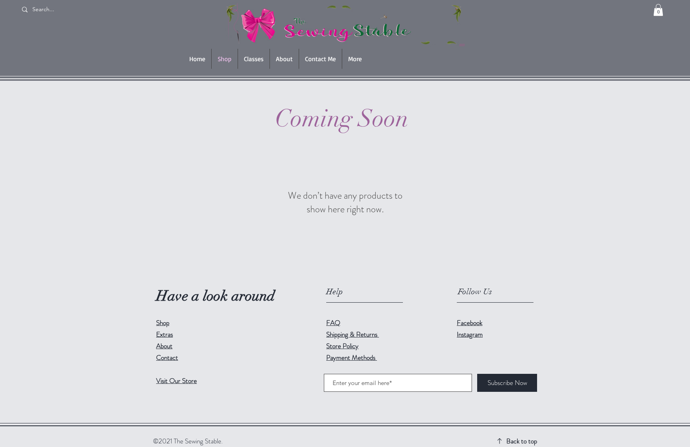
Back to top (521, 441)
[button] (658, 10)
